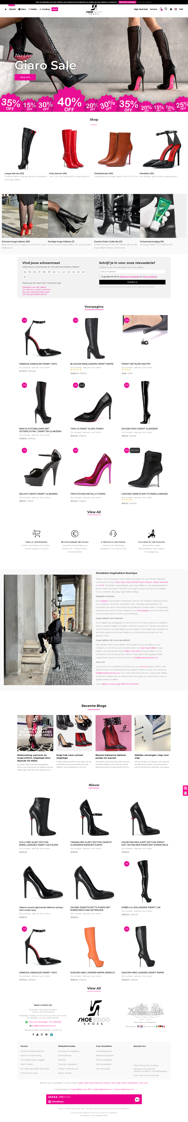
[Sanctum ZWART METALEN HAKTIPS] (145, 337)
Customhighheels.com (124, 1089)
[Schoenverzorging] (163, 216)
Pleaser (148, 582)
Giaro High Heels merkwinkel (124, 1083)
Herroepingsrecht (104, 1051)
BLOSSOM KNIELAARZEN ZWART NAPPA (92, 364)
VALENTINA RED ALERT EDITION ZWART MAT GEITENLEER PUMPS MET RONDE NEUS (144, 843)
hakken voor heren (132, 651)
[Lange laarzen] (26, 149)
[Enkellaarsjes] (117, 149)
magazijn (104, 601)
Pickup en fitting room (68, 1069)
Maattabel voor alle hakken (34, 287)
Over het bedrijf (103, 1069)
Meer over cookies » (144, 2)
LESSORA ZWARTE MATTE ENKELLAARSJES (144, 494)
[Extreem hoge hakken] (25, 216)
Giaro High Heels (123, 582)
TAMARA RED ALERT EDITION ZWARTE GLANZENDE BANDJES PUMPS (91, 843)
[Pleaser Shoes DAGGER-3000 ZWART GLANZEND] (145, 402)
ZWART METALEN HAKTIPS (136, 364)
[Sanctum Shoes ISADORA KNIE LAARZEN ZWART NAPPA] (145, 946)
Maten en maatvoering (30, 1055)
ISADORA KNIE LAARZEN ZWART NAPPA (142, 972)
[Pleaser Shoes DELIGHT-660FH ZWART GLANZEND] (43, 467)
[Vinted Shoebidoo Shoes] (51, 1034)
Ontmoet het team (29, 1073)
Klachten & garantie (104, 1055)
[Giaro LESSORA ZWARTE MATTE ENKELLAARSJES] (145, 467)
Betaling (62, 1060)
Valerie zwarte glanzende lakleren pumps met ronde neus (41, 908)
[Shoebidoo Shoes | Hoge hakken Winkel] (94, 8)
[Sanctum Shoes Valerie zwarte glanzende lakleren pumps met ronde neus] (43, 881)
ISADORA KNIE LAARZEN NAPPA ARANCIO (92, 972)
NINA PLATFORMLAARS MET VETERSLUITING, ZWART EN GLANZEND (40, 430)
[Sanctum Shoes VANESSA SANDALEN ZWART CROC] (43, 337)
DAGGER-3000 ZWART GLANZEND (139, 428)
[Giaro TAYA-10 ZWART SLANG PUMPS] (94, 402)
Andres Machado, (160, 582)
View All (94, 512)
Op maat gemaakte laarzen (34, 294)
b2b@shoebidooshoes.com (108, 673)
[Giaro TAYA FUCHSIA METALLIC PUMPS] (94, 467)
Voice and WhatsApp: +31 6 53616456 (44, 1022)
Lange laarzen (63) (25, 176)
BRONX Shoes (138, 582)
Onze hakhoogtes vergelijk (32, 1060)
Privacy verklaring (104, 1060)
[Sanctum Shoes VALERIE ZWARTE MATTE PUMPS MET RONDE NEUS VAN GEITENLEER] (94, 881)
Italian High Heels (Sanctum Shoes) (94, 1083)
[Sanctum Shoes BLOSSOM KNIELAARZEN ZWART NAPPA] (94, 337)
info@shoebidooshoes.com (146, 657)
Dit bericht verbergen (127, 2)
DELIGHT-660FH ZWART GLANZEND (38, 494)
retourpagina (143, 610)
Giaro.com (143, 1083)
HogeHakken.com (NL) (80, 1089)
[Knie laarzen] (71, 149)
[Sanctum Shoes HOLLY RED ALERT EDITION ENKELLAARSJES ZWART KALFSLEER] (43, 815)
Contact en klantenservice (32, 1051)
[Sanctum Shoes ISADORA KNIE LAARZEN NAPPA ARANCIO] (94, 946)
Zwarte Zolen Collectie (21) (115, 244)
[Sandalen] (162, 149)
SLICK (101, 585)
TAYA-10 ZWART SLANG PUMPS (87, 428)
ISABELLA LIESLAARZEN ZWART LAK (141, 907)
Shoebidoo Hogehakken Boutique (116, 573)
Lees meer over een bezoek (146, 1075)
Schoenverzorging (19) (156, 243)
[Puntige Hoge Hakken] (71, 216)
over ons (144, 666)
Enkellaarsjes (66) (117, 175)
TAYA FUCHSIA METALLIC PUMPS (88, 494)
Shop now (25, 77)
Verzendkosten (65, 1055)
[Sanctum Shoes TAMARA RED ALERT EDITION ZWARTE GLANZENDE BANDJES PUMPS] (94, 815)
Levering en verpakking (68, 1051)
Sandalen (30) (158, 175)
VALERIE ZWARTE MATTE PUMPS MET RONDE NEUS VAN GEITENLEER (90, 908)
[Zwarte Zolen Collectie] (117, 216)
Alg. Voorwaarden (104, 1064)
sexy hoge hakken (149, 648)
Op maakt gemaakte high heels (34, 1069)
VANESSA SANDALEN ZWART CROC (38, 364)
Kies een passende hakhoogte (35, 292)
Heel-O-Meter (26, 1064)
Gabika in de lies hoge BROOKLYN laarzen (120, 684)
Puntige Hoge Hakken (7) (70, 243)
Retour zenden (65, 1073)
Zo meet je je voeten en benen (36, 289)
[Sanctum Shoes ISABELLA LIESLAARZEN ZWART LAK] (145, 881)
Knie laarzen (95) (69, 175)
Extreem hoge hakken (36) (24, 244)
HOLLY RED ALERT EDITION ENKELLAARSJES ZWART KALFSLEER (38, 843)
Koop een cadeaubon (67, 1064)
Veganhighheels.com (102, 1089)
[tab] (94, 785)
